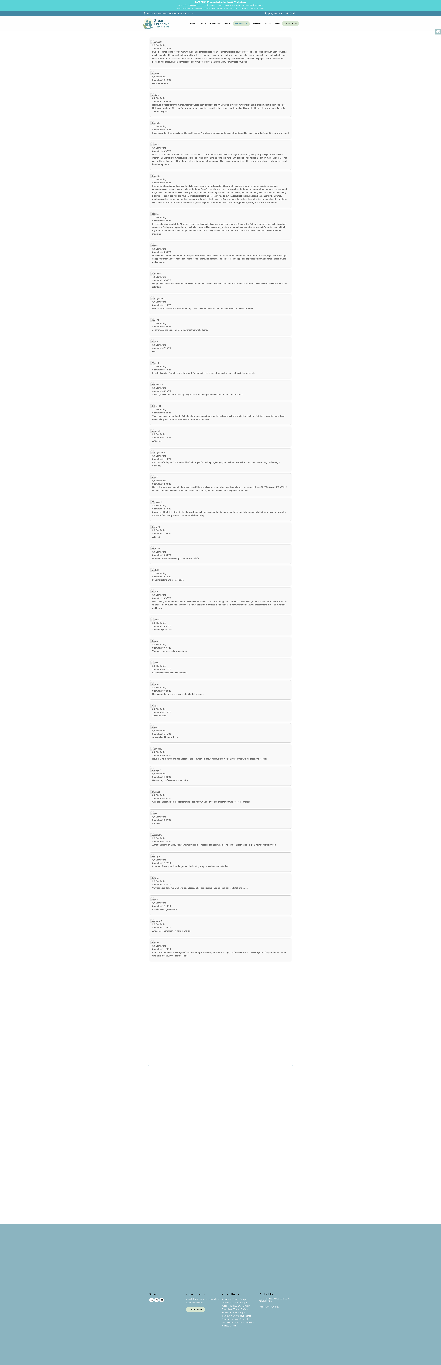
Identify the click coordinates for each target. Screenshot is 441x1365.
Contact (277, 24)
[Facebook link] (294, 13)
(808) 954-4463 (275, 13)
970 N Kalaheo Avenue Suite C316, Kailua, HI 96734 (169, 13)
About (225, 24)
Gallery (268, 24)
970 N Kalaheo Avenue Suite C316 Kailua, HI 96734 (274, 1300)
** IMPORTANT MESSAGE (209, 24)
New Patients (240, 24)
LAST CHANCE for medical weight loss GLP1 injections (220, 2)
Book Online (291, 23)
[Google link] (287, 13)
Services (255, 24)
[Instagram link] (291, 13)
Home (192, 24)
